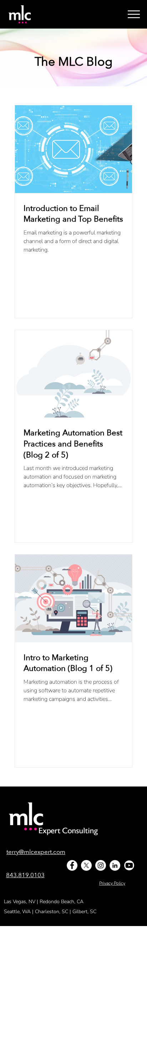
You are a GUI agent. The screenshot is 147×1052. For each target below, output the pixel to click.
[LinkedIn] (115, 865)
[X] (86, 865)
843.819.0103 (25, 875)
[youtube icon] (129, 865)
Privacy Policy (112, 883)
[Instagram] (100, 865)
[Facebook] (72, 865)
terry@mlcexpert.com (35, 852)
